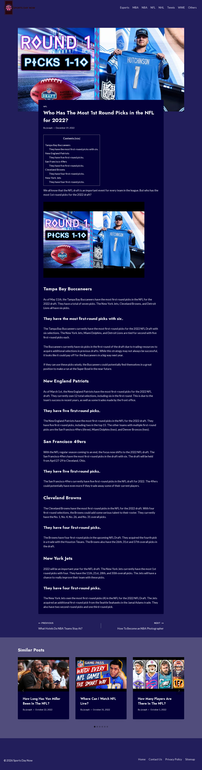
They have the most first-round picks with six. (73, 149)
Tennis (171, 7)
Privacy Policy (173, 759)
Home (142, 759)
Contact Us (155, 759)
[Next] (178, 691)
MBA (136, 7)
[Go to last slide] (23, 691)
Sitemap (190, 759)
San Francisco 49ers (56, 161)
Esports (124, 7)
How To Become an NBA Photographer (140, 626)
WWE (181, 7)
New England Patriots (57, 153)
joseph (49, 128)
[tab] (94, 726)
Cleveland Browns (55, 169)
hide (77, 138)
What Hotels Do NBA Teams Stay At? (60, 626)
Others (192, 7)
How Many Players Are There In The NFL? (155, 701)
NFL (153, 7)
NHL (161, 7)
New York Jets (53, 177)
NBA (144, 7)
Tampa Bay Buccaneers (57, 145)
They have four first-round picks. (66, 173)
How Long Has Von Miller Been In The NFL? (41, 701)
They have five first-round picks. (66, 157)
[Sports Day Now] (19, 7)
